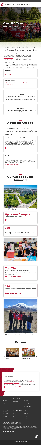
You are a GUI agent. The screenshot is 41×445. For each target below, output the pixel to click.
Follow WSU (26, 443)
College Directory (27, 412)
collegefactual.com (8, 58)
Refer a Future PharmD (28, 415)
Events (7, 358)
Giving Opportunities (17, 415)
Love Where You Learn (13, 220)
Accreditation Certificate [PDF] (13, 386)
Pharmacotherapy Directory (13, 164)
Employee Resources (28, 418)
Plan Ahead (5, 400)
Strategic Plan (8, 72)
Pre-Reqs (15, 403)
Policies (17, 443)
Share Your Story (16, 413)
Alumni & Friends (17, 410)
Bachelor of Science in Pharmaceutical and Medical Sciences (18, 82)
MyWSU (21, 443)
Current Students (27, 407)
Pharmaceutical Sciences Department (15, 147)
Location (4, 404)
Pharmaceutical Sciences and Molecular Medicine (15, 86)
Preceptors (15, 416)
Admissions (26, 400)
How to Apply (15, 401)
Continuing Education (17, 412)
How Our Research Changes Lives (15, 276)
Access (13, 443)
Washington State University (7, 0)
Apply (4, 403)
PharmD (26, 398)
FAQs (25, 404)
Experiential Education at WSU (14, 293)
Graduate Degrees (5, 411)
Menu (39, 4)
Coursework (5, 416)
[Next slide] (36, 356)
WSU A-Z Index (6, 422)
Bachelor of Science (16, 399)
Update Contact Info (28, 413)
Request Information (7, 401)
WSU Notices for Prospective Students (11, 423)
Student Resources (26, 358)
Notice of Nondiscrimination (17, 422)
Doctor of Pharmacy (9, 84)
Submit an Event (27, 416)
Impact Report (8, 74)
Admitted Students (27, 406)
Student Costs (26, 403)
